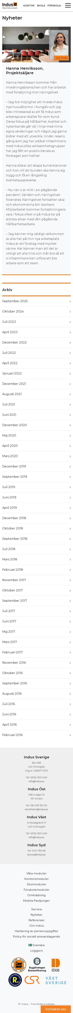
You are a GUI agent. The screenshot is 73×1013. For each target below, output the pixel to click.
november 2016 (14, 662)
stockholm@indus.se (36, 809)
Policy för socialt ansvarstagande (36, 936)
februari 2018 (12, 569)
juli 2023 (9, 322)
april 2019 (9, 508)
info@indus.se (36, 781)
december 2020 (14, 425)
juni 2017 (9, 621)
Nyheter (36, 914)
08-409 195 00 (38, 805)
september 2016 (14, 683)
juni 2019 (9, 497)
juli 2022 (9, 353)
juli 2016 (8, 704)
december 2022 (14, 342)
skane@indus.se (36, 854)
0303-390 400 (38, 777)
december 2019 (14, 466)
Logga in (36, 950)
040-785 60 (39, 850)
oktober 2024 (13, 311)
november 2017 (14, 580)
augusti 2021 (12, 394)
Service (36, 909)
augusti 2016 (12, 693)
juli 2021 (8, 404)
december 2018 (14, 518)
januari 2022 (12, 373)
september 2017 (14, 600)
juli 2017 (8, 611)
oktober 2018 (12, 528)
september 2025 (15, 301)
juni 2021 (9, 415)
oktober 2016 (12, 673)
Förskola (54, 5)
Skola (41, 5)
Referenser (36, 920)
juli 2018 (8, 549)
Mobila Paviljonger (36, 900)
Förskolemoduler (37, 889)
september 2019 (14, 477)
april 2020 (10, 446)
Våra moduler (36, 873)
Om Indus (36, 925)
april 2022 (10, 363)
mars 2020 (10, 456)
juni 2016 (9, 714)
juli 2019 (8, 487)
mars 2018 (9, 559)
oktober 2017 (12, 590)
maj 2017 (8, 631)
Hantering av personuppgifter (36, 931)
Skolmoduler (36, 884)
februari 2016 (12, 735)
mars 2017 (9, 642)
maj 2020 (9, 435)
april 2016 (9, 724)
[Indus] (11, 5)
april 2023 (10, 332)
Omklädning (36, 895)
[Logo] (18, 959)
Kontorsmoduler (36, 879)
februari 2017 (12, 652)
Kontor (28, 5)
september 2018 (14, 538)
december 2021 (14, 384)
